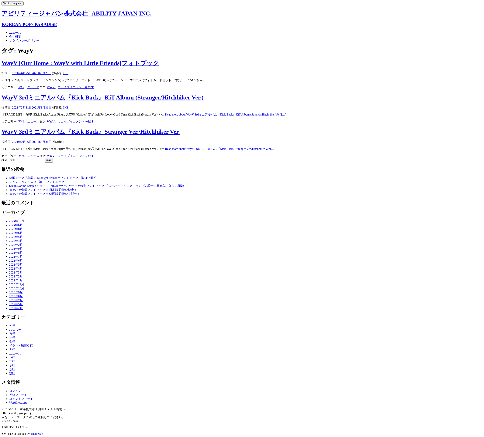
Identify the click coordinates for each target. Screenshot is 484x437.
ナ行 (12, 349)
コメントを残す (83, 87)
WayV (51, 87)
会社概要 (15, 36)
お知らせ (15, 329)
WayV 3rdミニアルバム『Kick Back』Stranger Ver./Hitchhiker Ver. (91, 131)
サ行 (12, 337)
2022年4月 (16, 240)
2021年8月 (16, 252)
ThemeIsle (36, 433)
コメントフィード (21, 398)
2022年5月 (16, 236)
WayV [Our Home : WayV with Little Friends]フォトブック (80, 63)
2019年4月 (16, 308)
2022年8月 (16, 228)
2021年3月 (16, 272)
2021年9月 (16, 248)
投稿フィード (18, 394)
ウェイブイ (65, 87)
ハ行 (12, 357)
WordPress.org (18, 402)
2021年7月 (16, 256)
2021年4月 (16, 268)
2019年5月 (16, 304)
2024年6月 (16, 225)
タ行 (12, 341)
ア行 (21, 87)
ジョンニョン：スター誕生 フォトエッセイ (38, 181)
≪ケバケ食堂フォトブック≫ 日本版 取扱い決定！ (43, 189)
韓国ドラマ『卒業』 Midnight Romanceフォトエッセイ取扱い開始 (52, 178)
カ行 (12, 333)
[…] (225, 114)
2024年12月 (16, 221)
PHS (65, 73)
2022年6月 (16, 232)
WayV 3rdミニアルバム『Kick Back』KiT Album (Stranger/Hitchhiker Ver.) (103, 97)
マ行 (12, 361)
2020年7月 (16, 300)
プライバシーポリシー (24, 40)
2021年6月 (16, 260)
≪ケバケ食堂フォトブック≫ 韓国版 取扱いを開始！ (44, 193)
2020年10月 (16, 288)
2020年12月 (16, 284)
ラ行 (12, 369)
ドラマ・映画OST (21, 345)
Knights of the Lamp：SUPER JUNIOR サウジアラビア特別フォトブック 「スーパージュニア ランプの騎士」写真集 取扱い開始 (96, 185)
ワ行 (12, 373)
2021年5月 (16, 264)
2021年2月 (16, 276)
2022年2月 (16, 244)
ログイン (15, 390)
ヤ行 (12, 365)
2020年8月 (16, 296)
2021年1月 (16, 280)
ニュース (15, 32)
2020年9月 (16, 292)
